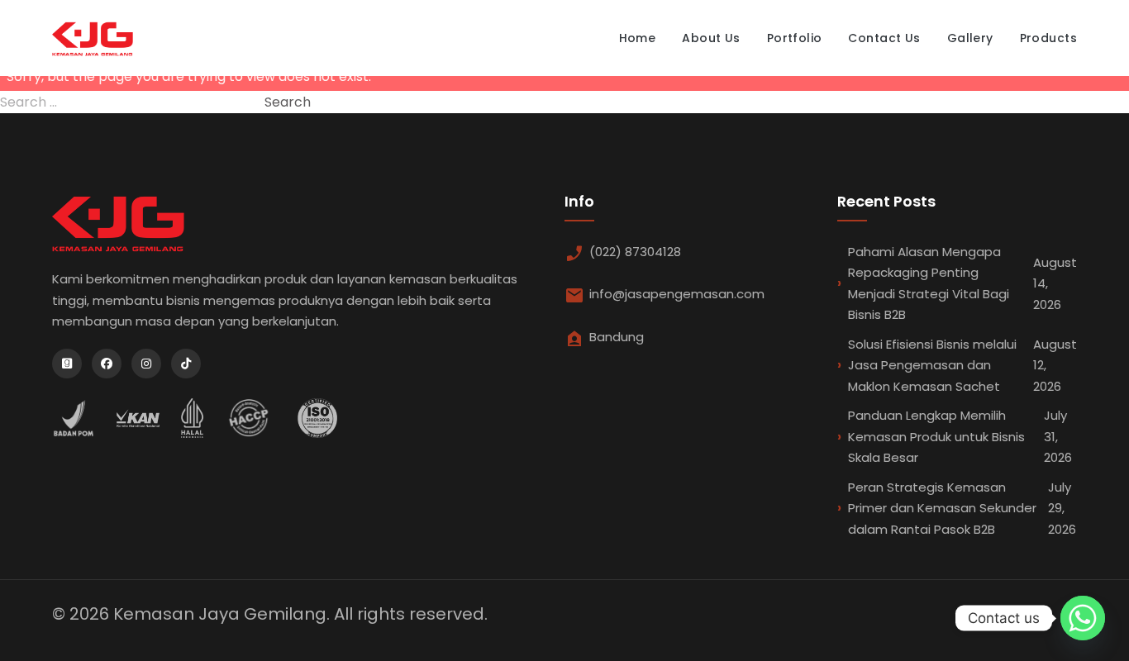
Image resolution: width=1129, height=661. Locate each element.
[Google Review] (67, 363)
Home (637, 38)
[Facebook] (106, 363)
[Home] (92, 38)
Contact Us (884, 38)
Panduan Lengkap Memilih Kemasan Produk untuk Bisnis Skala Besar (960, 436)
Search (287, 102)
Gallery (970, 38)
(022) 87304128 (635, 251)
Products (1048, 38)
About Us (711, 38)
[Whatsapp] (1082, 618)
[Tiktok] (186, 363)
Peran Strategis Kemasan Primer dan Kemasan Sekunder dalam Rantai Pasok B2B (962, 508)
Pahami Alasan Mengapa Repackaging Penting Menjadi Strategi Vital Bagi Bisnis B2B (962, 283)
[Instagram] (146, 363)
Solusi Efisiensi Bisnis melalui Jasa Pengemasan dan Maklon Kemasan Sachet (962, 365)
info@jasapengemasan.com (677, 293)
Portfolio (794, 38)
